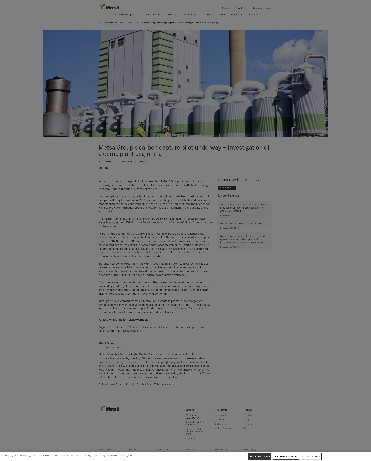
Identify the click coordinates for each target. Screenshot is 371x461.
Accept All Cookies (260, 456)
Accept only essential (286, 456)
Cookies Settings (311, 456)
